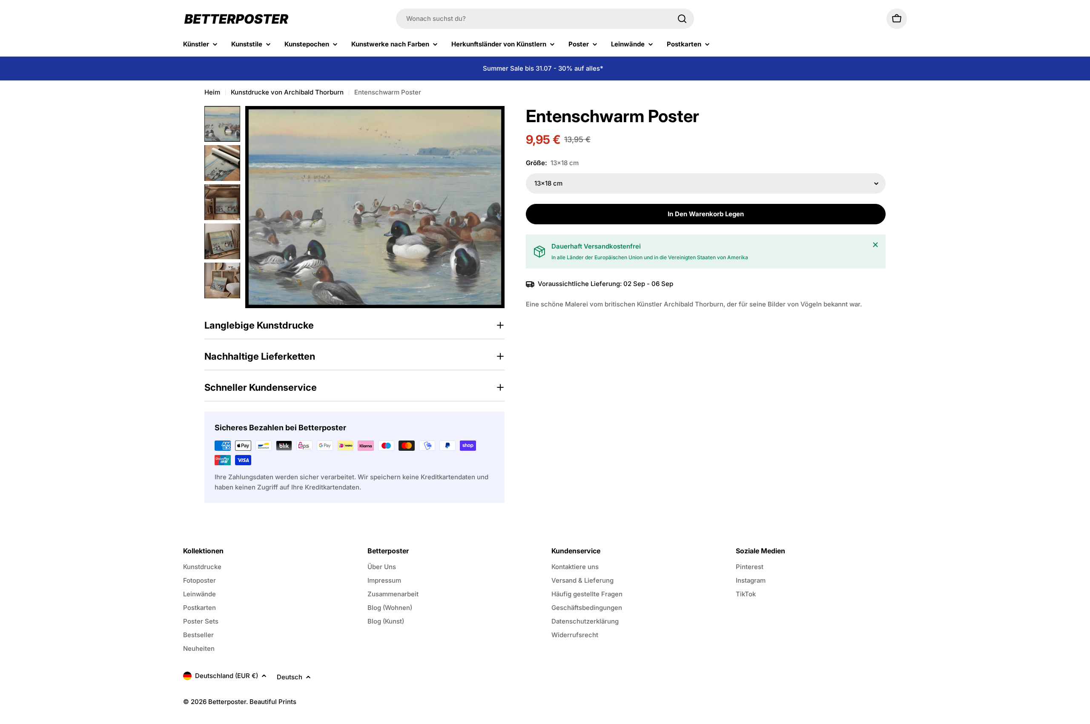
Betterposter (227, 702)
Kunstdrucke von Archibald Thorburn (287, 92)
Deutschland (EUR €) (226, 676)
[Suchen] (682, 19)
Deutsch (289, 677)
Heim (212, 92)
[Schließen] (875, 245)
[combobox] (545, 19)
